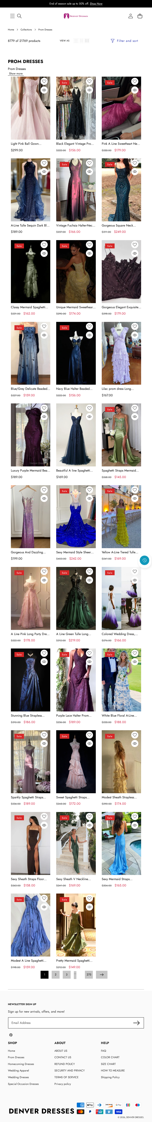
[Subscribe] (136, 1022)
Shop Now (96, 4)
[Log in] (130, 16)
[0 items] (139, 16)
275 (89, 974)
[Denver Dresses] (76, 16)
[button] (144, 571)
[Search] (19, 16)
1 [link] (44, 974)
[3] (86, 40)
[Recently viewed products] (144, 560)
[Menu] (12, 16)
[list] (76, 40)
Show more (16, 73)
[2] (81, 40)
